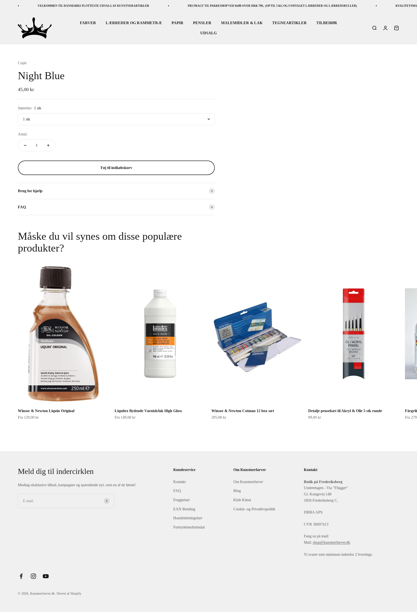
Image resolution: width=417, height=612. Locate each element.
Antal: (22, 134)
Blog (237, 491)
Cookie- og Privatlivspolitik (254, 509)
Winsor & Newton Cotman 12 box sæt (242, 411)
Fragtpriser (181, 500)
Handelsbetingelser (187, 518)
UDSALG (208, 33)
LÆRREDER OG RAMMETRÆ (134, 23)
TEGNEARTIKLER (289, 23)
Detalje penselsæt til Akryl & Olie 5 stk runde (345, 411)
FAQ (177, 491)
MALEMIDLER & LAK (242, 23)
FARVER (88, 23)
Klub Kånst (242, 500)
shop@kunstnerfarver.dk (331, 542)
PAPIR (177, 23)
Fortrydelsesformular (189, 527)
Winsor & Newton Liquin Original (46, 411)
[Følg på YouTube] (45, 576)
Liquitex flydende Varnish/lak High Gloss (148, 411)
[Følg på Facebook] (21, 576)
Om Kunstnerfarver (248, 482)
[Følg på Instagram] (33, 576)
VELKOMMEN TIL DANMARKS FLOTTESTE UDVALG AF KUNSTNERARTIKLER (82, 5)
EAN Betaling (184, 509)
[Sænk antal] (25, 145)
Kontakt (179, 482)
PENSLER (202, 23)
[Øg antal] (48, 145)
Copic (22, 63)
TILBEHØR (326, 23)
